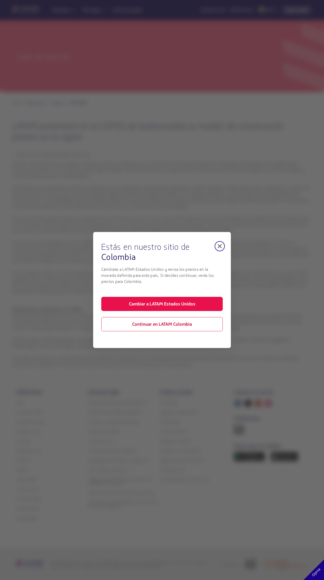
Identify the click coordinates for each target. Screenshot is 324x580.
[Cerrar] (220, 246)
